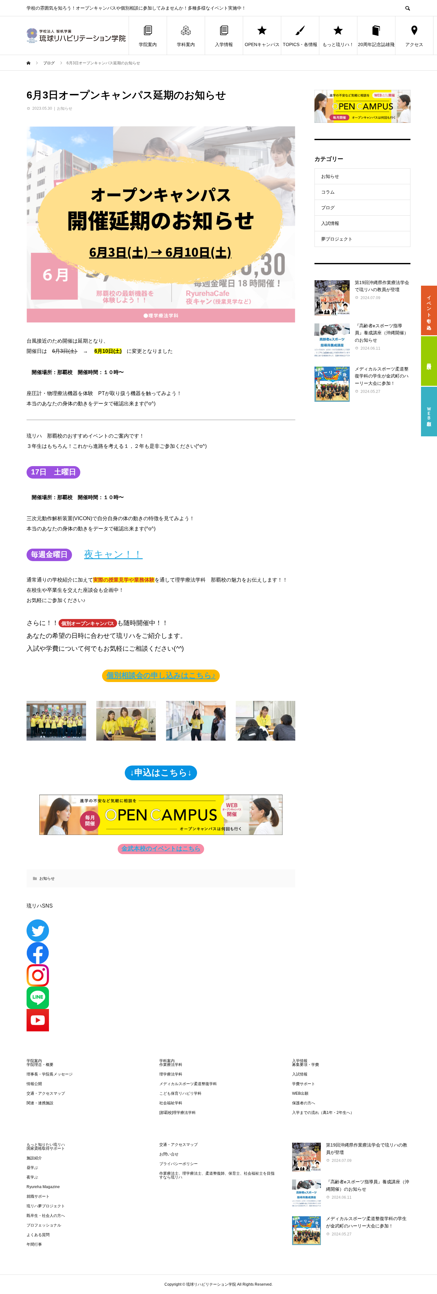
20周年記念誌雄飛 (376, 44)
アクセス (414, 44)
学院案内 (148, 44)
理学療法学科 (170, 1074)
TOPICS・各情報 (300, 44)
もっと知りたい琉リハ (46, 1144)
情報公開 (34, 1084)
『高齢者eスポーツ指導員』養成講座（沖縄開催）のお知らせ (382, 333)
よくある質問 (38, 1235)
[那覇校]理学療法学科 (177, 1112)
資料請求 (429, 361)
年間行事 (34, 1244)
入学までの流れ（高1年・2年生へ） (323, 1112)
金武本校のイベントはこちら (161, 848)
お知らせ (64, 108)
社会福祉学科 (170, 1103)
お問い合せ (169, 1154)
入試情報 (330, 223)
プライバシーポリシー (178, 1164)
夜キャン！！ (113, 554)
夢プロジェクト (337, 239)
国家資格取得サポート (46, 1148)
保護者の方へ (303, 1103)
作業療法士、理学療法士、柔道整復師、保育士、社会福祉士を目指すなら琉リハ (216, 1175)
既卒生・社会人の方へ (46, 1215)
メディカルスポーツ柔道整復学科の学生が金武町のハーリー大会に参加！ (382, 376)
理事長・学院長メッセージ (50, 1074)
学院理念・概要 (40, 1064)
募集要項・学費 (305, 1064)
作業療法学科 (170, 1064)
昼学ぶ (32, 1167)
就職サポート (38, 1196)
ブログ (328, 207)
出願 (429, 411)
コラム (328, 191)
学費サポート (303, 1084)
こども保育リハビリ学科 (180, 1093)
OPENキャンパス (262, 44)
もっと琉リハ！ (338, 44)
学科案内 (186, 44)
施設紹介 (34, 1158)
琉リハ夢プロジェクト (46, 1206)
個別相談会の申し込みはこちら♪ (161, 675)
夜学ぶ (32, 1177)
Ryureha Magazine (43, 1187)
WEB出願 (300, 1093)
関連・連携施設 (40, 1103)
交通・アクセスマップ (46, 1093)
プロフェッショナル (44, 1225)
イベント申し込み (429, 310)
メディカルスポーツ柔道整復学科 (188, 1084)
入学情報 (224, 44)
